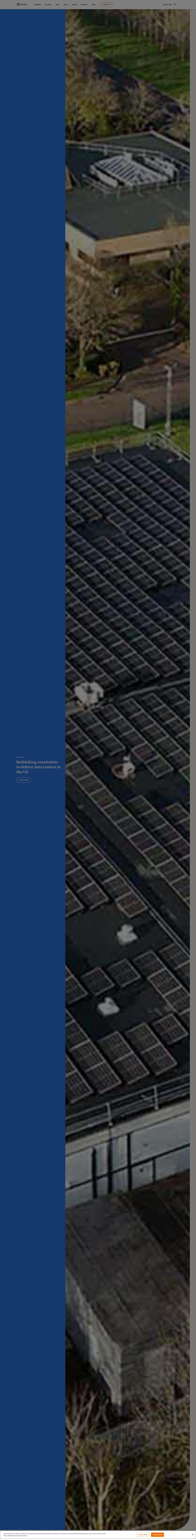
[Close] (192, 1534)
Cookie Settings (143, 1534)
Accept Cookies (157, 1534)
